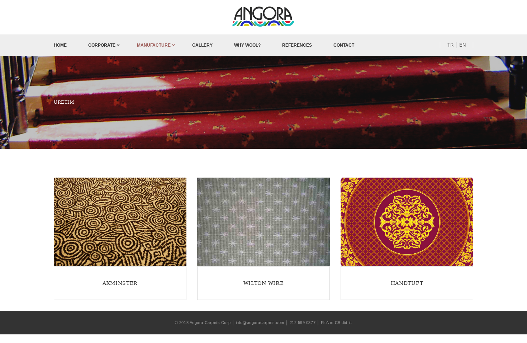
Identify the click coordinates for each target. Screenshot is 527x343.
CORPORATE (101, 45)
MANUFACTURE (154, 45)
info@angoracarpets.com (260, 322)
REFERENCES (297, 45)
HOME (60, 45)
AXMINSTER (120, 283)
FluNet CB (331, 322)
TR (450, 45)
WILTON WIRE (263, 283)
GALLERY (202, 45)
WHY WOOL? (247, 45)
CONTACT (343, 45)
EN (462, 45)
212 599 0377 (303, 322)
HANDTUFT (407, 283)
